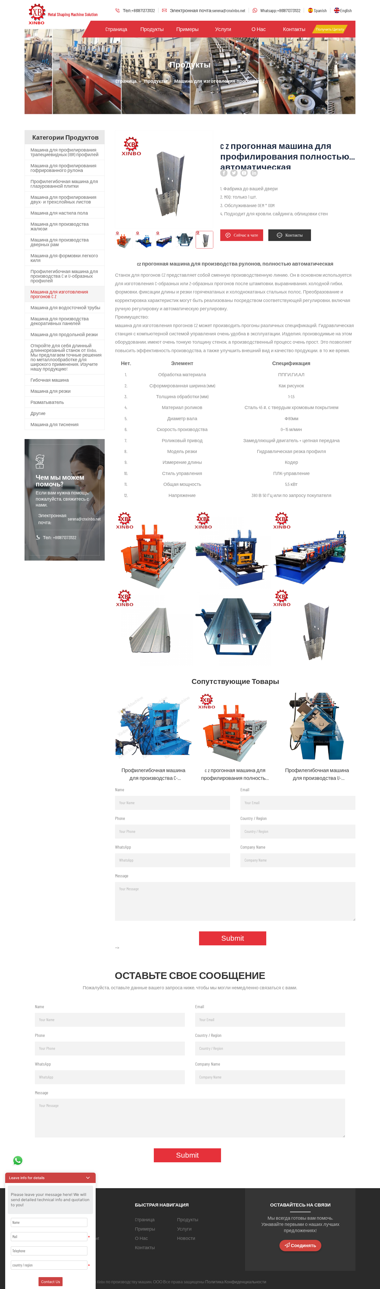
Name (119, 789)
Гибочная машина (50, 380)
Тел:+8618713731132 (139, 10)
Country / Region (253, 818)
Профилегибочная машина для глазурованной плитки (64, 183)
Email (244, 789)
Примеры (187, 29)
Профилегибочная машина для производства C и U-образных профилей (64, 275)
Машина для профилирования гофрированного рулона (63, 168)
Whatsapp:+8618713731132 (280, 10)
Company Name (252, 847)
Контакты (294, 29)
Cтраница (116, 29)
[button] (50, 1178)
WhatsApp (123, 847)
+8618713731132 (64, 537)
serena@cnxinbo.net (84, 519)
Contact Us (50, 1281)
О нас (259, 29)
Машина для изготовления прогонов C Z (59, 294)
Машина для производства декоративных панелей (60, 321)
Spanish (320, 10)
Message (121, 875)
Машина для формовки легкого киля (64, 258)
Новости (186, 1238)
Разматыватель (47, 402)
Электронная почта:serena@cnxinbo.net (207, 10)
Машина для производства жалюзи (60, 226)
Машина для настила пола (59, 213)
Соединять (303, 1245)
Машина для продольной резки (64, 334)
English (346, 10)
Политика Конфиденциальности (235, 1281)
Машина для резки (51, 391)
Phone (120, 818)
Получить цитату (330, 29)
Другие (38, 413)
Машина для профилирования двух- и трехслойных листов (63, 199)
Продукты (152, 29)
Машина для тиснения (55, 424)
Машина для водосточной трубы (65, 307)
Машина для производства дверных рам (60, 242)
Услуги (223, 29)
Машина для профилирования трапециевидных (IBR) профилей (64, 152)
